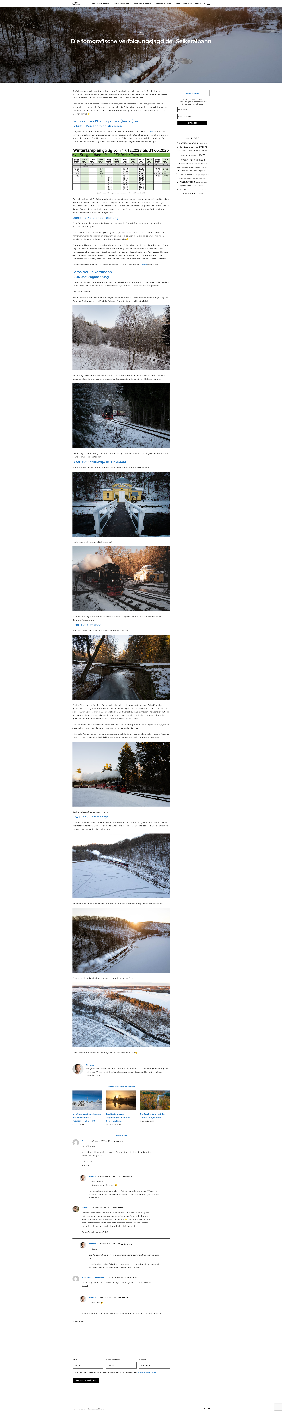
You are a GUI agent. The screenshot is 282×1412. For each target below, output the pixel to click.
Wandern (182, 189)
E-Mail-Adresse (113, 1360)
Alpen (195, 138)
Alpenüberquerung (187, 142)
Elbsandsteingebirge (184, 150)
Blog (74, 1409)
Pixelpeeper (196, 175)
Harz (141, 32)
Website (142, 1360)
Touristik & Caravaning (198, 186)
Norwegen (193, 170)
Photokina (188, 175)
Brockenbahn (189, 147)
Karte (144, 265)
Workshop (205, 190)
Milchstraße (183, 170)
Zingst (200, 193)
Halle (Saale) (191, 155)
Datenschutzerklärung (96, 1409)
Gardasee (182, 155)
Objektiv (202, 170)
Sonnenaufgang (186, 181)
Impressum (82, 1409)
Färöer (204, 150)
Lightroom (185, 167)
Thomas (92, 1176)
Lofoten (191, 167)
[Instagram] (205, 1408)
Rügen (189, 178)
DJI (197, 147)
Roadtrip (182, 178)
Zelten (184, 193)
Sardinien (195, 178)
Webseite (150, 131)
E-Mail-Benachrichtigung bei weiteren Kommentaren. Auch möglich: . (117, 1373)
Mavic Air (205, 167)
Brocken (180, 147)
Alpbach (187, 139)
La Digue (204, 163)
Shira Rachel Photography (93, 1277)
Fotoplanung (196, 150)
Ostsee (179, 174)
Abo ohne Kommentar (146, 1373)
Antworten (119, 1141)
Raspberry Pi (205, 175)
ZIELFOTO (192, 193)
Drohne (203, 146)
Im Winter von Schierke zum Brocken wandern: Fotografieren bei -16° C (86, 1117)
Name (75, 1360)
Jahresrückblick (185, 163)
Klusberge (197, 163)
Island (202, 160)
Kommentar (78, 1321)
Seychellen (202, 178)
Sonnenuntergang (201, 182)
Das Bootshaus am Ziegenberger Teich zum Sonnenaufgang (118, 1117)
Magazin (198, 167)
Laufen (179, 167)
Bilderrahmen (203, 143)
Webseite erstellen (195, 190)
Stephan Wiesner (185, 186)
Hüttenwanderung (189, 160)
